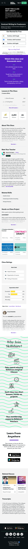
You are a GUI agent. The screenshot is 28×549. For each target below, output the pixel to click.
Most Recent (18, 306)
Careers (10, 537)
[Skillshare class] (9, 480)
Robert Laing (5, 237)
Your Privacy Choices (13, 542)
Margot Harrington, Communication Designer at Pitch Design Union (13, 27)
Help (14, 537)
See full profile (9, 186)
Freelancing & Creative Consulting (10, 198)
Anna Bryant (5, 252)
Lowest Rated (12, 306)
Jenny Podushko (11, 311)
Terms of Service (20, 52)
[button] (2, 3)
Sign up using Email (14, 49)
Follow (17, 152)
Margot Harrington (12, 152)
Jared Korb (17, 252)
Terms (22, 537)
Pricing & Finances (7, 201)
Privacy (18, 537)
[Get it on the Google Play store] (14, 460)
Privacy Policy (5, 53)
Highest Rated (5, 306)
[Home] (13, 3)
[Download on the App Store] (14, 455)
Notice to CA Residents (14, 543)
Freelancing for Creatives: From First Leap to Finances (8, 489)
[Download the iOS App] (8, 528)
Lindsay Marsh (21, 491)
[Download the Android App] (19, 528)
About (5, 537)
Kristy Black (17, 237)
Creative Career (6, 195)
